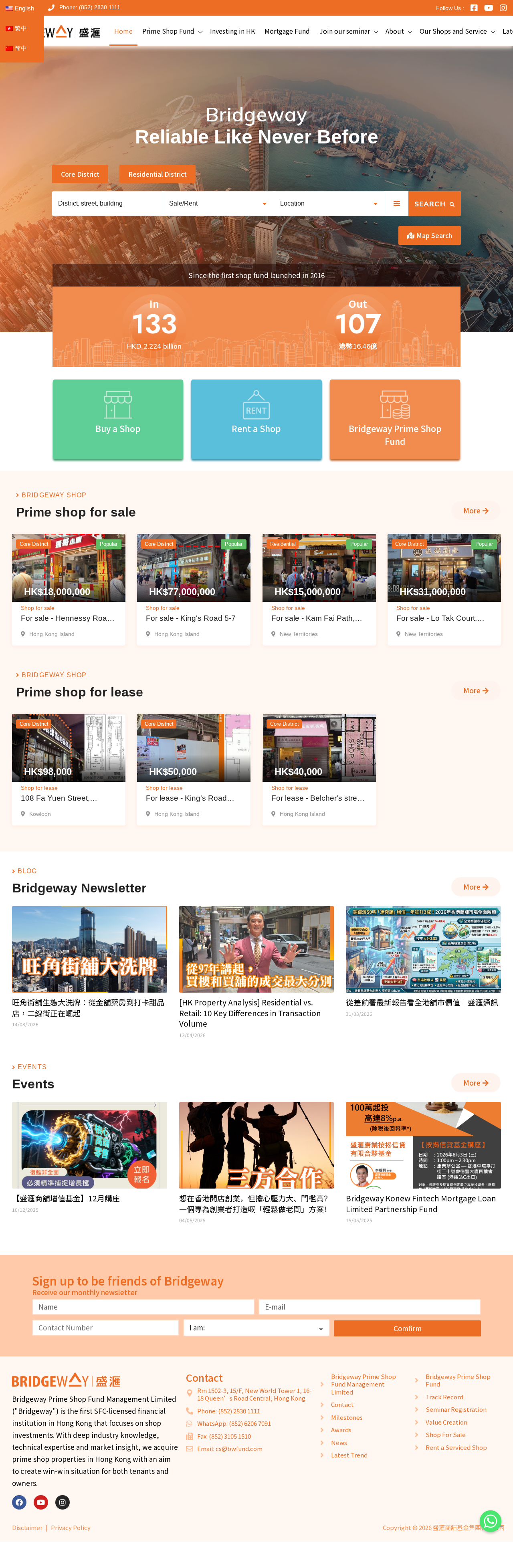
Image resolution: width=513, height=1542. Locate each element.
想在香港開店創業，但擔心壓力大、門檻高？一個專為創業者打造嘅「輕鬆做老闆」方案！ (255, 1203)
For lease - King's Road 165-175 (186, 799)
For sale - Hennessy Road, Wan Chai (67, 619)
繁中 (21, 28)
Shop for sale (38, 608)
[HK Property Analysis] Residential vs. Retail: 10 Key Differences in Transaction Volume (250, 1013)
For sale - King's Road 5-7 (191, 618)
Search (431, 204)
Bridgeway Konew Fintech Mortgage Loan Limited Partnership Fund (421, 1203)
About (395, 31)
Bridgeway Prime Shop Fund (394, 434)
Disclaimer (27, 1527)
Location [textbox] (292, 203)
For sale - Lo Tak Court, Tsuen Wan (436, 619)
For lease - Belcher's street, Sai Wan (318, 799)
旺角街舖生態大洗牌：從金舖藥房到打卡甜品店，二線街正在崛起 (88, 1007)
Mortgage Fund (287, 31)
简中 (21, 48)
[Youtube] (41, 1502)
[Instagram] (62, 1502)
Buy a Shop (118, 428)
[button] (80, 174)
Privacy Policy (71, 1527)
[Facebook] (19, 1502)
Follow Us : (450, 8)
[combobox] (218, 204)
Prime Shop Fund (168, 31)
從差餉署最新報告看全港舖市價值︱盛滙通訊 (422, 1002)
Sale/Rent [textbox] (183, 203)
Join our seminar (344, 31)
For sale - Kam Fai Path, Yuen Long (313, 619)
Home (123, 31)
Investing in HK (232, 31)
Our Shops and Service (453, 31)
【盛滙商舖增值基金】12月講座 (66, 1198)
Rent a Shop (256, 428)
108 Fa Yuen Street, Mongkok (55, 799)
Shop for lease (39, 788)
